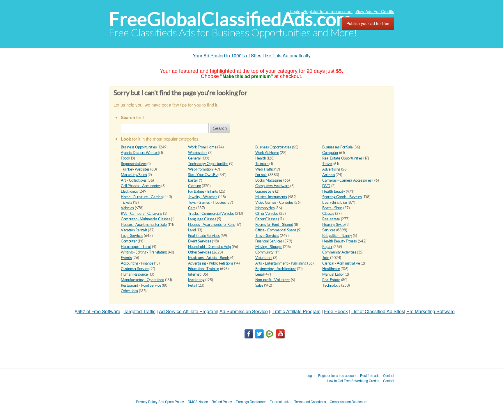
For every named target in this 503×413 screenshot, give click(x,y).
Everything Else (334, 202)
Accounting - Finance (137, 263)
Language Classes (202, 219)
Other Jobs (129, 291)
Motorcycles (265, 208)
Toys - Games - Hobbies (207, 202)
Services (328, 230)
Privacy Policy (146, 401)
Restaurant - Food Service (141, 285)
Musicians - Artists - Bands (208, 258)
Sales (259, 285)
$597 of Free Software (97, 311)
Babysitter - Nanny (337, 235)
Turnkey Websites (135, 169)
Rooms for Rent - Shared (274, 224)
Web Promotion (200, 169)
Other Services (199, 252)
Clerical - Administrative (341, 263)
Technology (331, 285)
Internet (194, 274)
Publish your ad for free (367, 23)
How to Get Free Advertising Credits (353, 380)
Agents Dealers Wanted (140, 152)
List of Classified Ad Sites (377, 311)
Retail (192, 285)
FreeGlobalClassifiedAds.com (230, 19)
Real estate (331, 219)
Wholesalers (198, 152)
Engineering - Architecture (275, 269)
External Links (280, 401)
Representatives (133, 164)
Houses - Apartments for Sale (144, 224)
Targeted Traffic (139, 311)
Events (126, 258)
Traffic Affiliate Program (296, 311)
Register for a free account (328, 11)
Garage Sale (264, 191)
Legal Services (132, 235)
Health (260, 158)
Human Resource (134, 274)
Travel (327, 164)
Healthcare (331, 269)
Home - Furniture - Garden (141, 197)
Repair (327, 246)
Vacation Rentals (134, 230)
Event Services (199, 241)
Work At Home (267, 152)
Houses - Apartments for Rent (211, 224)
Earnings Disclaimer (251, 401)
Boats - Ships (332, 208)
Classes (328, 213)
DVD (326, 186)
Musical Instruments (271, 197)
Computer (330, 152)
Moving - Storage (268, 246)
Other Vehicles (267, 213)
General (194, 158)
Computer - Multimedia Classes (145, 219)
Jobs (325, 258)
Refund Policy (222, 401)
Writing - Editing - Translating (144, 252)
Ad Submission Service (243, 311)
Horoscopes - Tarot (136, 246)
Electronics (129, 191)
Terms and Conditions (310, 401)
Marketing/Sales (134, 175)
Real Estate (331, 280)
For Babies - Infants (203, 191)
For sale (261, 175)
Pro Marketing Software (430, 311)
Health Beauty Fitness (339, 241)
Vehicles (127, 208)
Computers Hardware (272, 186)
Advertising (331, 169)
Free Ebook (336, 311)
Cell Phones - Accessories (140, 186)
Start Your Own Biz (203, 175)
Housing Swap (333, 224)
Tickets (126, 202)
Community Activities (339, 252)
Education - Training (203, 269)
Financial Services (269, 241)
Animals (328, 175)
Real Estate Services (204, 235)
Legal (259, 274)
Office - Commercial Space (275, 230)
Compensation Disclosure (348, 401)
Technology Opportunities (208, 164)
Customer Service (135, 269)
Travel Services (267, 235)
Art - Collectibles (134, 180)
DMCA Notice (198, 401)
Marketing (196, 280)
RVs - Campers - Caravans (141, 213)
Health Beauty (333, 191)
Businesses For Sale (337, 147)
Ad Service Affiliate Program (188, 311)
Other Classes (266, 219)
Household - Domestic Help (209, 246)
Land (192, 230)
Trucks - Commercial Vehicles (211, 213)
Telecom (262, 164)
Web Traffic (264, 169)
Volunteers (263, 258)
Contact (388, 375)
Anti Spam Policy (171, 401)
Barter (193, 180)
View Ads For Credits (374, 11)
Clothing (194, 186)
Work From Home (202, 147)
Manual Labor (333, 274)
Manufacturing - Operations (142, 280)
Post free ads (369, 375)
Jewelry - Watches (202, 197)
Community (264, 252)
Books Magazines (269, 180)
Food (124, 158)
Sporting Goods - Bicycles (342, 197)
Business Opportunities (139, 147)
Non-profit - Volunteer (272, 280)
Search (220, 128)
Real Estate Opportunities (342, 158)
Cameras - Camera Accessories (346, 180)
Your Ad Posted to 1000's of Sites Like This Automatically (252, 55)
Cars (191, 208)
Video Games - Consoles (274, 202)
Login (295, 11)
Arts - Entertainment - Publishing (281, 263)
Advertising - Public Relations (210, 263)
